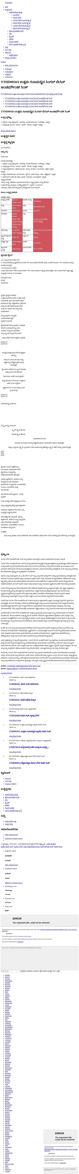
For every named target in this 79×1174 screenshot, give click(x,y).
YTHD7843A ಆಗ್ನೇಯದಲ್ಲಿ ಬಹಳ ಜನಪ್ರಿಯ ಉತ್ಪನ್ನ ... (29, 747)
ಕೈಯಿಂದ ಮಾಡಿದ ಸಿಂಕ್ (16, 31)
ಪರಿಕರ (11, 39)
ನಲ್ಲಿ (10, 34)
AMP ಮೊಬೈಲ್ (51, 844)
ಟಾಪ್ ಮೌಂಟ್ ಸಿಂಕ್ (46, 847)
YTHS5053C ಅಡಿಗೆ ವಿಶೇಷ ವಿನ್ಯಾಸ (22, 700)
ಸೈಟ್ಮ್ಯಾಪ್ (42, 844)
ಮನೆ (6, 7)
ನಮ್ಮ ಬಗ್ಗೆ (8, 52)
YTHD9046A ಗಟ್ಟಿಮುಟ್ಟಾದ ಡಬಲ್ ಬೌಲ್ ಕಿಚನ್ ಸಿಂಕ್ (23, 666)
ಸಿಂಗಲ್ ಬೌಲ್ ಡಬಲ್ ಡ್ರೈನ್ (22, 26)
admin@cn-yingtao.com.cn (14, 838)
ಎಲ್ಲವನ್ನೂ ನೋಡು (6, 673)
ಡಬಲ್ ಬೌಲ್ (17, 18)
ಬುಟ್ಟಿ (24, 847)
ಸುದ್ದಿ (6, 47)
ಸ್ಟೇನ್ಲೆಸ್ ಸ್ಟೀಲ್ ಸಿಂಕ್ (7, 847)
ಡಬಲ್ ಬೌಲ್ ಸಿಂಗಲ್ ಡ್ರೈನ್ (22, 23)
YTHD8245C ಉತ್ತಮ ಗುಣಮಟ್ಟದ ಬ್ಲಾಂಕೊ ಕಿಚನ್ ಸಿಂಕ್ (30, 731)
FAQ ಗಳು (8, 50)
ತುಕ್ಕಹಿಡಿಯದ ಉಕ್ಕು (33, 847)
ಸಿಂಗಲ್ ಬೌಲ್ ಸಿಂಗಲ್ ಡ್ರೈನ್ (22, 20)
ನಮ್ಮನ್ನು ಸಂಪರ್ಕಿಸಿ (10, 58)
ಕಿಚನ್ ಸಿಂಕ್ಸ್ (58, 847)
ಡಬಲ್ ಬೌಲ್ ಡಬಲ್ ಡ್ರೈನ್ (21, 28)
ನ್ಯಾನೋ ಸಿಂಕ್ (18, 847)
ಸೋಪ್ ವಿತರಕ (13, 42)
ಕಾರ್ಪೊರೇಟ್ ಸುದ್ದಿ (10, 821)
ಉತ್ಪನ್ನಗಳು (8, 9)
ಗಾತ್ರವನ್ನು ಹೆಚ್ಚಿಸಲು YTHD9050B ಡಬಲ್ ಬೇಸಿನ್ (21, 668)
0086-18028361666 (11, 65)
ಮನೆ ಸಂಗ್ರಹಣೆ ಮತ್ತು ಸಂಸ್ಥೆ (17, 44)
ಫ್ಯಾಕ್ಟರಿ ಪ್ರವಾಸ (13, 55)
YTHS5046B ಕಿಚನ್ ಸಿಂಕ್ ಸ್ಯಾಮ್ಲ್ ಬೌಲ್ (24, 715)
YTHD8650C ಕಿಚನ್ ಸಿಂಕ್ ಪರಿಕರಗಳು (23, 684)
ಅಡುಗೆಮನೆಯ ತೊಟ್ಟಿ (15, 12)
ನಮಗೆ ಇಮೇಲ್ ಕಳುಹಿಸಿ (8, 131)
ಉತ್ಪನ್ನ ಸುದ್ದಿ (9, 824)
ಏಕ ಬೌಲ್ (16, 15)
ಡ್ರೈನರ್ (11, 36)
